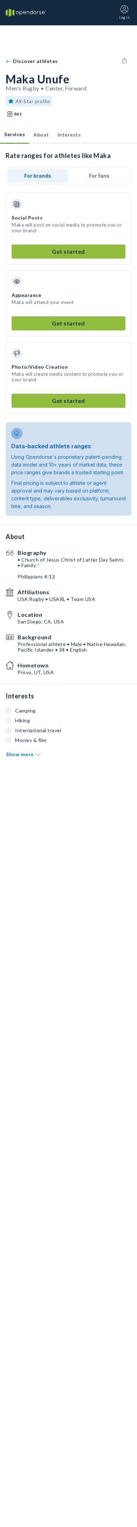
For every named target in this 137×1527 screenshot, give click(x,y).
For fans (99, 176)
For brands (37, 176)
